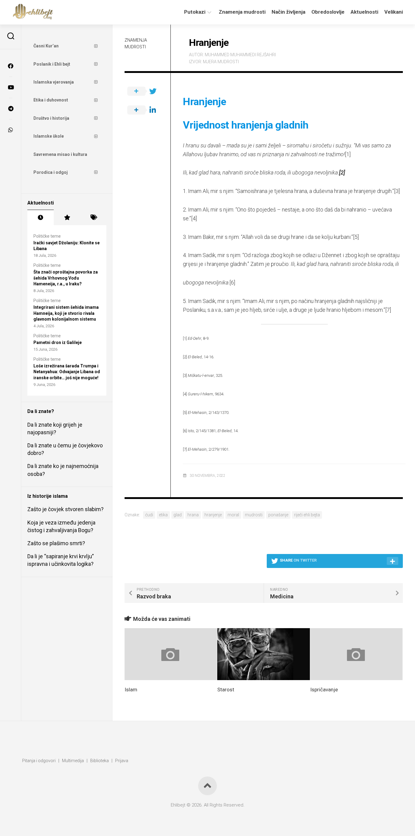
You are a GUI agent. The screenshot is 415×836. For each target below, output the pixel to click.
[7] (388, 310)
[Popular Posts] (67, 217)
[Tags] (93, 217)
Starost (225, 689)
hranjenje (213, 514)
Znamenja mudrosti (242, 12)
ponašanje (278, 514)
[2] (185, 357)
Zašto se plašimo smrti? (56, 543)
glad (177, 514)
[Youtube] (11, 87)
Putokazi (194, 12)
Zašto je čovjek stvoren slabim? (65, 509)
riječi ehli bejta (307, 514)
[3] (397, 191)
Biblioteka (99, 760)
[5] (356, 237)
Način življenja (288, 12)
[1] (348, 154)
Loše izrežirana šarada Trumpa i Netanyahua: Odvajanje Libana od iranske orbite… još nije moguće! (66, 371)
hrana (193, 514)
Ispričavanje (324, 689)
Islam (131, 689)
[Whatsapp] (11, 129)
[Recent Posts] (40, 217)
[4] (194, 218)
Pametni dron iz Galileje (57, 342)
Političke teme (47, 236)
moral (233, 514)
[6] (232, 282)
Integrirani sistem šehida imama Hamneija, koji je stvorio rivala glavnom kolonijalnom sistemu (66, 313)
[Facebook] (11, 66)
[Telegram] (11, 108)
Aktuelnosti (364, 12)
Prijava (121, 760)
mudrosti (253, 514)
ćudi (149, 514)
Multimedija (73, 760)
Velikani (393, 12)
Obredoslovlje (328, 12)
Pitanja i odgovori (39, 760)
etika (163, 514)
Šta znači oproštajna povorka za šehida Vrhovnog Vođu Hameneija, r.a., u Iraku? (65, 278)
